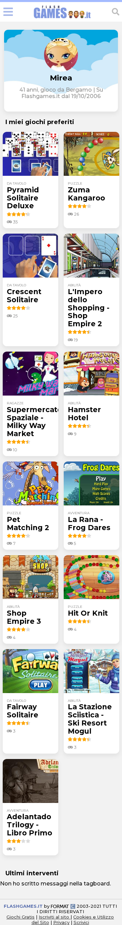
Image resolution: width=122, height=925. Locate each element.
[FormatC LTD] (63, 906)
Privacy (61, 922)
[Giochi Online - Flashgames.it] (62, 18)
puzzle (75, 183)
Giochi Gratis (20, 917)
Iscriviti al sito (54, 917)
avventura (78, 513)
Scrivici (81, 922)
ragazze (15, 403)
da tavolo (16, 183)
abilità (74, 285)
